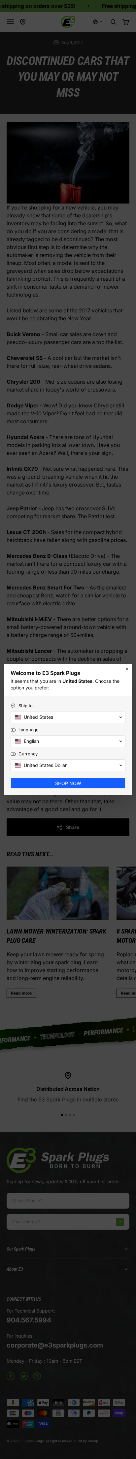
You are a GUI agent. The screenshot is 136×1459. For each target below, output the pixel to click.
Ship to (25, 705)
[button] (68, 717)
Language (28, 729)
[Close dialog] (127, 669)
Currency (28, 753)
